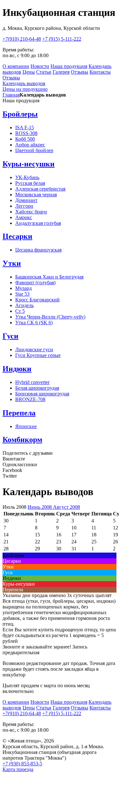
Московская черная (36, 194)
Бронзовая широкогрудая (42, 393)
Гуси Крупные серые (38, 355)
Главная (11, 94)
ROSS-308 (26, 133)
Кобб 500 (25, 139)
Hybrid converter (32, 382)
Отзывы (79, 72)
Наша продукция (68, 66)
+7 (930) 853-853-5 (22, 763)
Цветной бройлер (34, 150)
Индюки (17, 369)
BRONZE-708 (30, 399)
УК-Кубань (27, 177)
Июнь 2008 (40, 507)
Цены (29, 72)
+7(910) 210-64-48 (22, 39)
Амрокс (23, 217)
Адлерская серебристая (40, 188)
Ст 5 (20, 311)
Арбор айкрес (30, 144)
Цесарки (17, 236)
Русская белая (30, 183)
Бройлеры (20, 114)
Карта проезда (18, 769)
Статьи (43, 72)
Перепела (19, 413)
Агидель (24, 305)
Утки (12, 263)
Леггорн (24, 206)
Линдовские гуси (34, 349)
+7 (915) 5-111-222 (61, 39)
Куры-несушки (29, 164)
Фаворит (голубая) (35, 282)
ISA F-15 (24, 127)
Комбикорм (22, 439)
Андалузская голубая (38, 223)
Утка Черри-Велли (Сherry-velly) (50, 316)
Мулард (23, 288)
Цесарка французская (38, 249)
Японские (26, 426)
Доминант (26, 200)
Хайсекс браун (31, 211)
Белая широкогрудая (37, 388)
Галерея (61, 72)
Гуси (10, 336)
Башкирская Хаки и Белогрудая (49, 276)
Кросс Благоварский (37, 299)
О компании (16, 66)
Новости (39, 66)
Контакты (100, 72)
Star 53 (22, 294)
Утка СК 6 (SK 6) (34, 322)
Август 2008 (66, 507)
